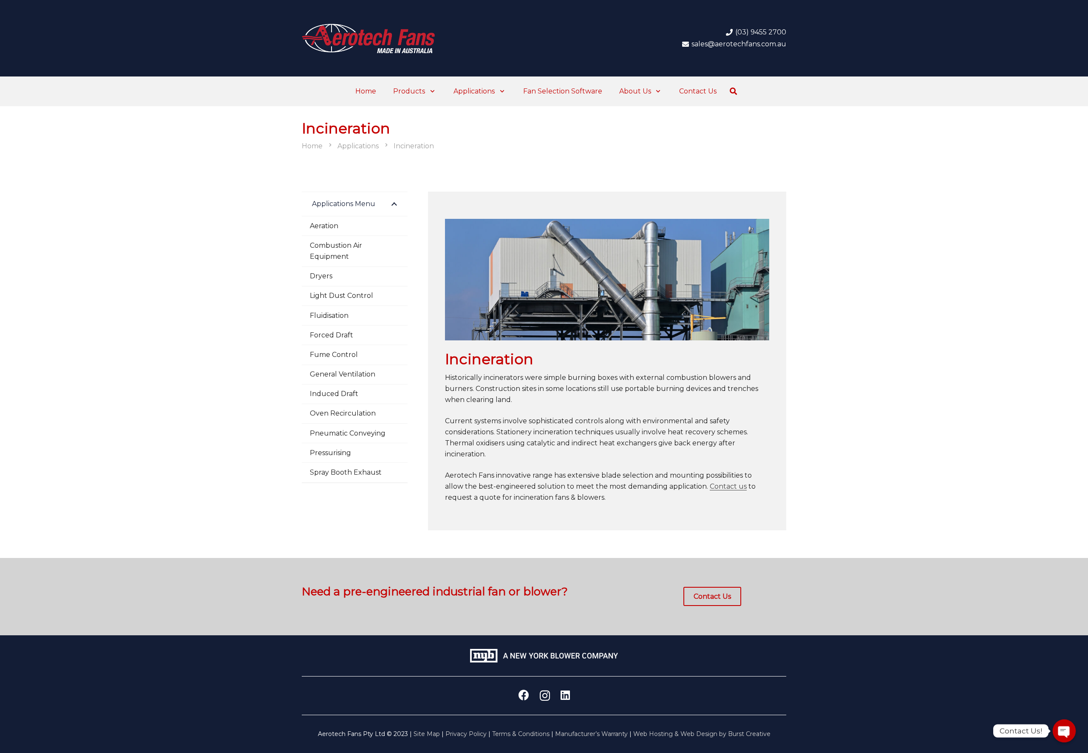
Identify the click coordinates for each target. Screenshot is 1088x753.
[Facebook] (523, 695)
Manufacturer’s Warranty (591, 734)
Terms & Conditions (521, 734)
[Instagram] (545, 696)
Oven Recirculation (343, 413)
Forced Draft (331, 335)
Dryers (321, 276)
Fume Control (334, 355)
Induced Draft (334, 394)
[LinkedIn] (565, 695)
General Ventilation (342, 374)
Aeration (324, 226)
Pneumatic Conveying (347, 433)
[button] (430, 91)
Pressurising (330, 453)
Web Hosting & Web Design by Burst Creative (702, 734)
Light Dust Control (341, 296)
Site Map (427, 734)
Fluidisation (329, 315)
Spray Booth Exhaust (346, 472)
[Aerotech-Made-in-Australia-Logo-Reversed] (368, 38)
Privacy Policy (466, 734)
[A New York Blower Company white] (544, 655)
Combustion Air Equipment (336, 250)
